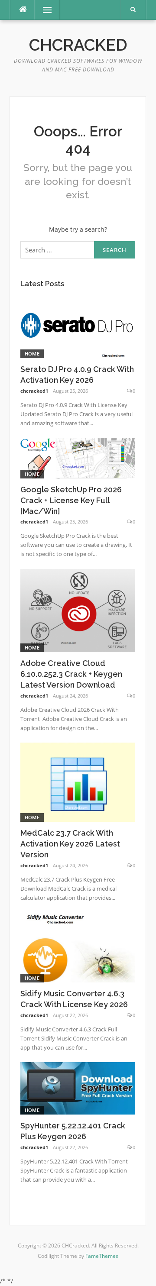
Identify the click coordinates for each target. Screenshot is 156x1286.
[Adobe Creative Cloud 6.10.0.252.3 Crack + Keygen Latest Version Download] (77, 610)
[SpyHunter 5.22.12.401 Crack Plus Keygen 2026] (77, 1088)
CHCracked (78, 45)
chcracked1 (34, 391)
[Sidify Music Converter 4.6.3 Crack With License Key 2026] (77, 947)
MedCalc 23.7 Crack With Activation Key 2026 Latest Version (70, 843)
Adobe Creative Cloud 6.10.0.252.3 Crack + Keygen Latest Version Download (71, 674)
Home (32, 353)
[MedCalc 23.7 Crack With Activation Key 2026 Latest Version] (77, 781)
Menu (43, 10)
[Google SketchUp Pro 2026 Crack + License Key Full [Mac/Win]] (77, 457)
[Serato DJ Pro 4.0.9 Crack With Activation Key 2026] (77, 326)
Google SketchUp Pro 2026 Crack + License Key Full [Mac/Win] (71, 500)
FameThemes (101, 1256)
